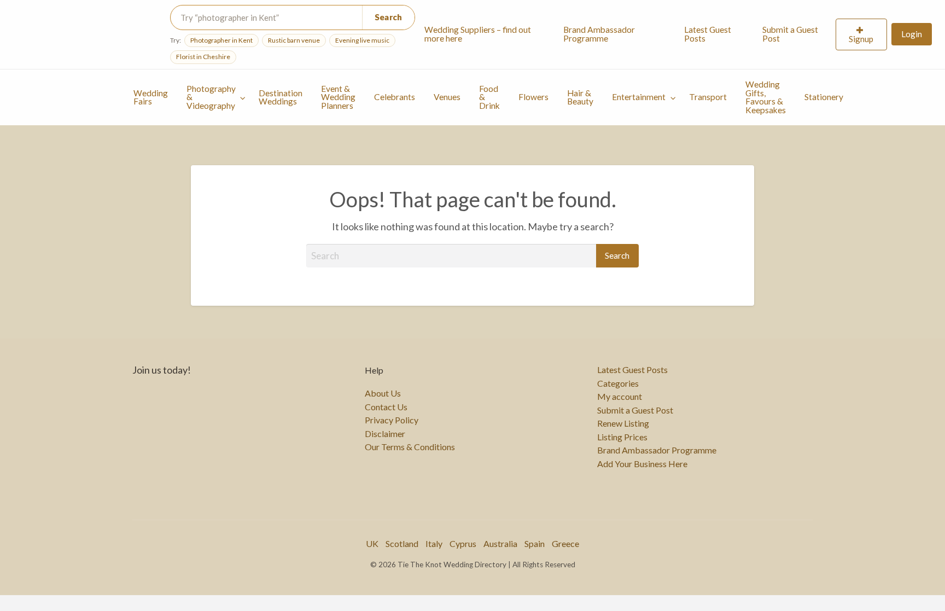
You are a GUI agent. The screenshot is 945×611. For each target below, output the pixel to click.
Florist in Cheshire (203, 57)
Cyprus (463, 543)
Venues (447, 97)
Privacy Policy (391, 420)
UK (372, 543)
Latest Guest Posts (707, 34)
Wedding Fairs (150, 97)
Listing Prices (622, 437)
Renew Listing (623, 423)
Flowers (533, 97)
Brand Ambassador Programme (599, 34)
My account (619, 396)
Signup (861, 39)
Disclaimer (385, 433)
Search (388, 17)
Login (911, 34)
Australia (500, 543)
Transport (708, 97)
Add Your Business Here (642, 463)
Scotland (402, 543)
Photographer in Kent (221, 40)
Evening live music (362, 40)
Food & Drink (489, 97)
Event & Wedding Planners (338, 97)
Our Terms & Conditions (410, 447)
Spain (534, 543)
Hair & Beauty (580, 97)
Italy (433, 543)
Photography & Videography (211, 97)
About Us (383, 393)
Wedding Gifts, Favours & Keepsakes (765, 97)
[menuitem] (485, 34)
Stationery (823, 97)
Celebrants (394, 97)
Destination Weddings (280, 97)
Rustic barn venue (294, 40)
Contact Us (386, 407)
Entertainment (639, 97)
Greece (565, 543)
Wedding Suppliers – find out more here (477, 34)
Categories (618, 383)
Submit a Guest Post (790, 34)
